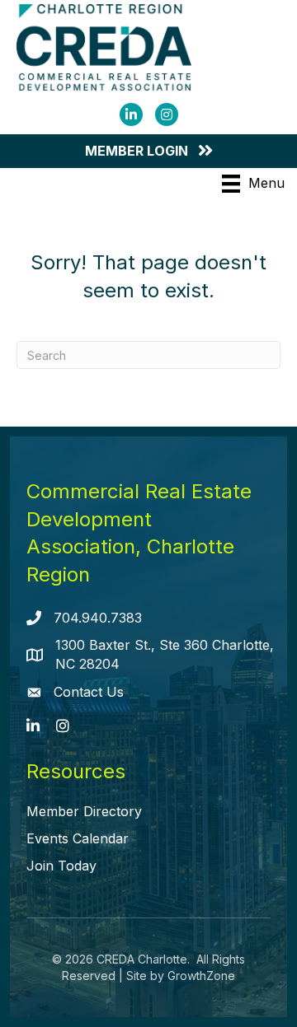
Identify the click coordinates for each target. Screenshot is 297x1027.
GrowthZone (201, 976)
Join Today (61, 865)
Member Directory (84, 811)
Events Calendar (77, 838)
